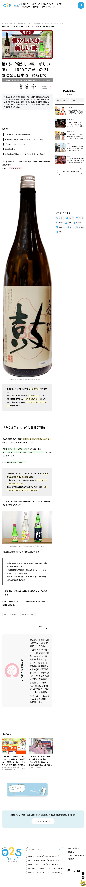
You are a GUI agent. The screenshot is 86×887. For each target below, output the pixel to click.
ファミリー (62, 227)
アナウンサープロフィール (37, 860)
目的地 (35, 7)
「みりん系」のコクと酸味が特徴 (17, 134)
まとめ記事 (25, 7)
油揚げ (32, 614)
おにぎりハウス (41, 872)
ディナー (78, 222)
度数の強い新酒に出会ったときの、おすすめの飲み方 (25, 154)
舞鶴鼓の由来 (10, 149)
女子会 (41, 868)
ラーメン (80, 218)
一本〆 (6, 614)
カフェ (69, 222)
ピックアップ (48, 4)
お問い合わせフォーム (43, 821)
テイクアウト (55, 872)
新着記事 (24, 4)
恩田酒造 (14, 614)
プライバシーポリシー (76, 855)
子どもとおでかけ (51, 856)
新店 (30, 872)
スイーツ (71, 218)
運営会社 (71, 852)
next (40, 626)
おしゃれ (80, 227)
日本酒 (24, 614)
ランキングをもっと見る (70, 171)
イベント (60, 4)
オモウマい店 (33, 864)
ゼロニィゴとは (73, 848)
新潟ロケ (54, 860)
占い (43, 7)
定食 (43, 864)
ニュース (51, 7)
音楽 (60, 232)
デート (72, 227)
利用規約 (71, 859)
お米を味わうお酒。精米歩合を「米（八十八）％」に (25, 139)
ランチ (61, 222)
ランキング (35, 4)
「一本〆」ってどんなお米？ (16, 144)
